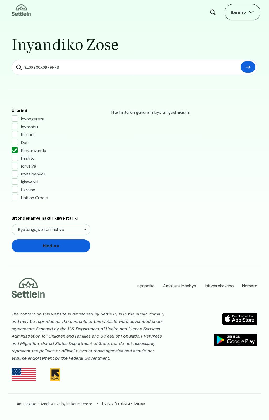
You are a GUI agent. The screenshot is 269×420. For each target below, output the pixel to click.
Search (214, 12)
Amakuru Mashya (179, 285)
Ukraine (28, 190)
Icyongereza (32, 119)
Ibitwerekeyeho (219, 285)
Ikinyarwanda (33, 150)
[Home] (21, 10)
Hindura (248, 67)
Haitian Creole (34, 197)
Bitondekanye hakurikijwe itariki (45, 218)
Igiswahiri (29, 182)
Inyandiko (146, 285)
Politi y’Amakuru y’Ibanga (123, 403)
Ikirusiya (28, 166)
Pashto (28, 158)
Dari (25, 142)
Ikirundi (27, 134)
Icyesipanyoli (33, 174)
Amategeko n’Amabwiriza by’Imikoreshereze (54, 403)
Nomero (249, 285)
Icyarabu (29, 126)
